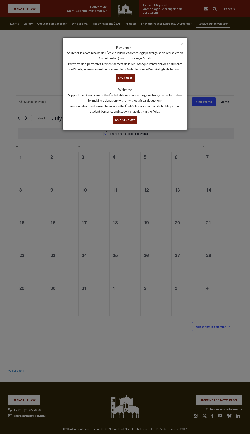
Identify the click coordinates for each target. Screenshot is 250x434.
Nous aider (125, 77)
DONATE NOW (125, 119)
